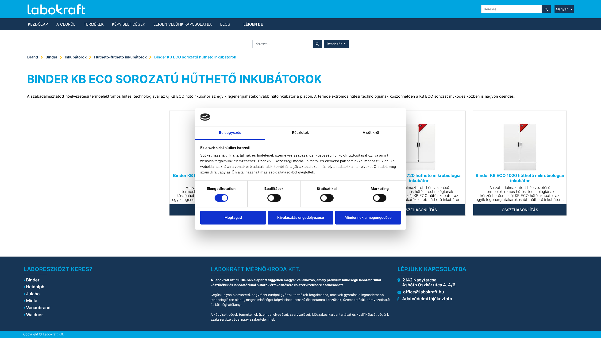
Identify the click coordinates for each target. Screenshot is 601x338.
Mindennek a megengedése (368, 217)
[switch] (274, 198)
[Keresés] (546, 9)
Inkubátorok (76, 57)
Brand (32, 57)
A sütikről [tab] (371, 132)
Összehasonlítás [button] (419, 209)
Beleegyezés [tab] (230, 132)
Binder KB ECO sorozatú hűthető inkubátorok (195, 57)
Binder (51, 57)
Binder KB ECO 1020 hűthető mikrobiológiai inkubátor (520, 178)
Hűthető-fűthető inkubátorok (120, 57)
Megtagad (233, 217)
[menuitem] (38, 24)
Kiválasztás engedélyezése (300, 217)
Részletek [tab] (300, 132)
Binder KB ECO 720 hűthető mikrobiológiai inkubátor (419, 178)
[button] (336, 44)
